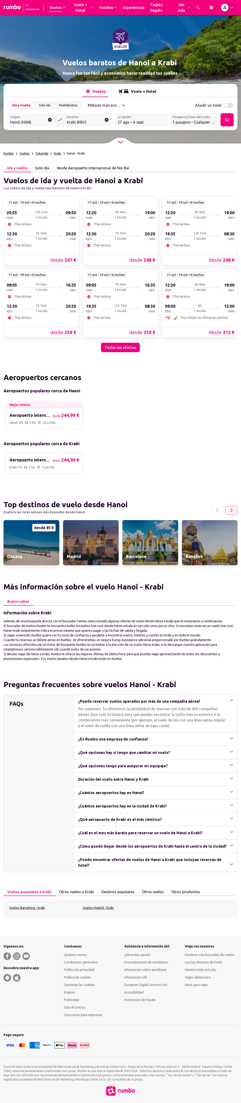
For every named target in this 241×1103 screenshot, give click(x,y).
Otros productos (185, 892)
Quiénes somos (75, 955)
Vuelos (24, 153)
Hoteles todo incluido (200, 970)
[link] (41, 230)
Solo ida (44, 105)
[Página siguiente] (231, 510)
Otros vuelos (153, 892)
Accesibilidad (134, 992)
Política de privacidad (79, 970)
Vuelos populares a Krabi (29, 892)
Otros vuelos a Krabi (76, 892)
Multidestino (68, 105)
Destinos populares (117, 892)
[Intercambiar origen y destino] (60, 120)
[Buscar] (227, 119)
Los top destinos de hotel (203, 962)
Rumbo (9, 153)
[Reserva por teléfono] (198, 7)
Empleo (69, 992)
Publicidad (71, 1000)
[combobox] (31, 120)
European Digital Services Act (145, 985)
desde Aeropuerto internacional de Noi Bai (93, 168)
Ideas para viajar (196, 985)
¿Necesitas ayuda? (137, 955)
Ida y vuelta (21, 105)
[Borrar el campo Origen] (50, 120)
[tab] (95, 91)
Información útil (135, 977)
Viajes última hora (197, 977)
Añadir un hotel (208, 105)
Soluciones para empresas (83, 1015)
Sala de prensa (74, 1007)
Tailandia (41, 153)
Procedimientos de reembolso (146, 962)
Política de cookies (77, 977)
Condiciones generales (81, 962)
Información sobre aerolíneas (145, 970)
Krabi (57, 153)
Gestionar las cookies (79, 985)
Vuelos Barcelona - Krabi (27, 908)
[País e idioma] (211, 7)
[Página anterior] (217, 510)
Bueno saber (18, 601)
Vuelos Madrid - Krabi (98, 908)
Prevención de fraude (140, 1000)
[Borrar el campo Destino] (106, 120)
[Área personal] (228, 7)
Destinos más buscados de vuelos (209, 955)
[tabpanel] (120, 262)
